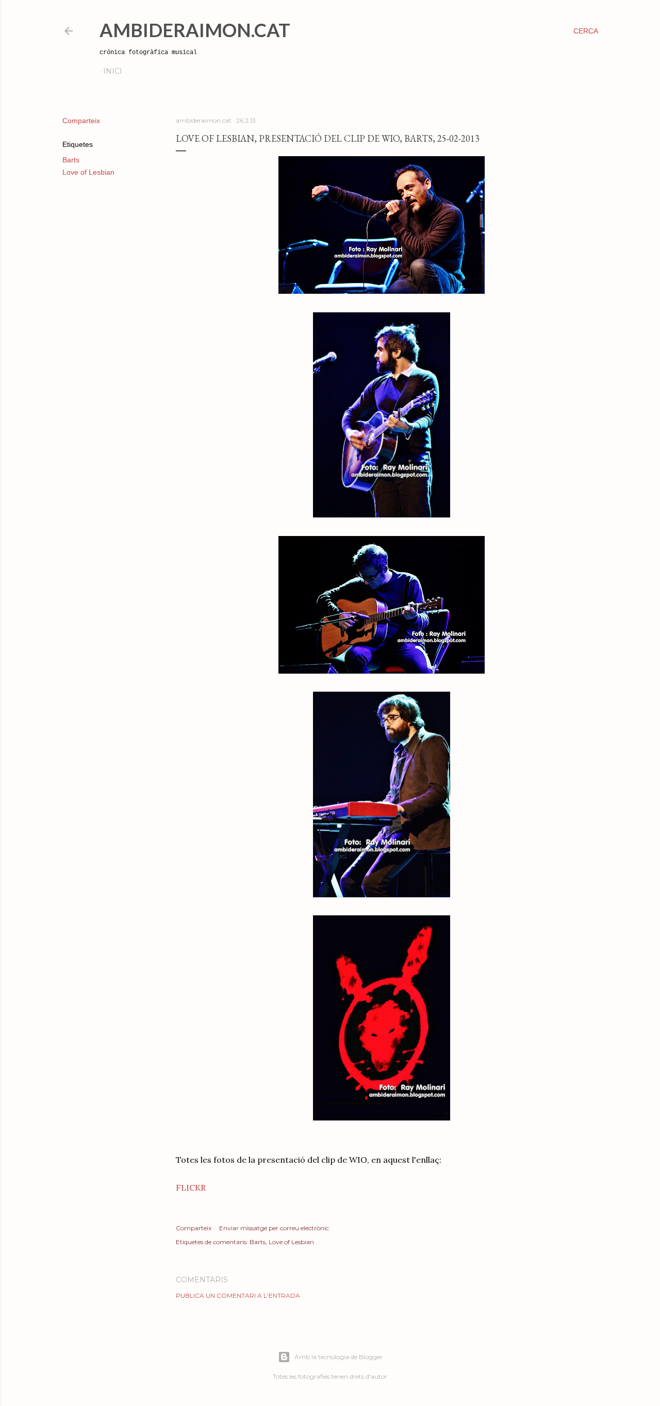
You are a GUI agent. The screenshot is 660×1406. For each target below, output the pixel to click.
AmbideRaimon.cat (195, 30)
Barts (70, 160)
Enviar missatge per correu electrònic (274, 1228)
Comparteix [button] (81, 120)
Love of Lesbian (88, 172)
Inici (112, 71)
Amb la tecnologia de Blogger (338, 1357)
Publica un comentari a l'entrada (238, 1295)
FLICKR (191, 1187)
